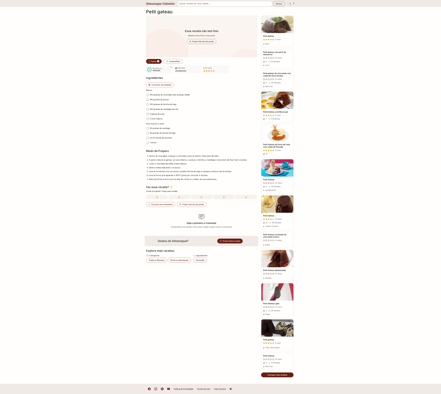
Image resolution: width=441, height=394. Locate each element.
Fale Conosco (220, 389)
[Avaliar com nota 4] (224, 197)
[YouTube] (168, 389)
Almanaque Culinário (160, 3)
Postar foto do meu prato (203, 41)
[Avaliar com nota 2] (179, 197)
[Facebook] (149, 389)
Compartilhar (174, 61)
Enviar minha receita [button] (231, 241)
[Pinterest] (162, 389)
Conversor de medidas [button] (161, 85)
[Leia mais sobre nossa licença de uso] (231, 389)
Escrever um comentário (162, 204)
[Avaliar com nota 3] (201, 197)
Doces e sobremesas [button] (179, 260)
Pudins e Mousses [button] (156, 260)
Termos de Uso (203, 389)
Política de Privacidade (183, 389)
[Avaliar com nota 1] (157, 197)
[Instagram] (155, 389)
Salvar (154, 61)
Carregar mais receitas (277, 375)
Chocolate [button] (200, 260)
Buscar (279, 4)
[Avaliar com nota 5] (246, 197)
